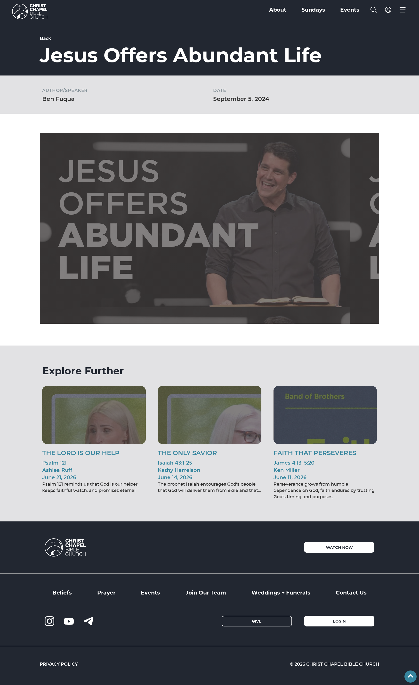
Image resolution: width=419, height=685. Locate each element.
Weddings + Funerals (280, 592)
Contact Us (351, 592)
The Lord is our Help (81, 452)
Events (150, 592)
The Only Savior (187, 452)
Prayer (106, 592)
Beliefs (62, 592)
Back (45, 38)
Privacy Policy (59, 664)
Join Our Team (205, 592)
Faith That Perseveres (315, 452)
